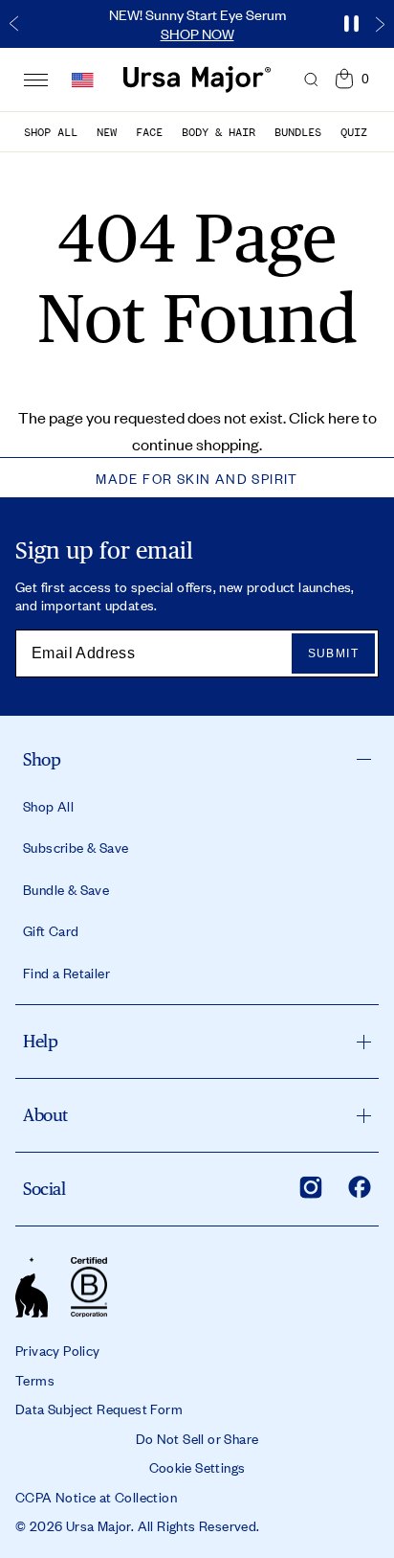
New (107, 132)
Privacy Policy (57, 1350)
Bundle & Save (66, 889)
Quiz (353, 132)
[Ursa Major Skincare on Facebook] (359, 1187)
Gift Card (51, 930)
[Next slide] (379, 24)
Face (149, 132)
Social (44, 1189)
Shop (41, 759)
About (45, 1115)
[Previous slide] (14, 24)
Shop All (50, 132)
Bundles (297, 132)
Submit (333, 653)
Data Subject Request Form (99, 1408)
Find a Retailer (66, 972)
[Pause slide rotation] (351, 24)
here (344, 416)
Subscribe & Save (75, 847)
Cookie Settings (197, 1467)
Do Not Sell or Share (197, 1438)
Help (40, 1041)
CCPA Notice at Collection (96, 1496)
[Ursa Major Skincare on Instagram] (310, 1187)
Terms (35, 1379)
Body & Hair (218, 132)
